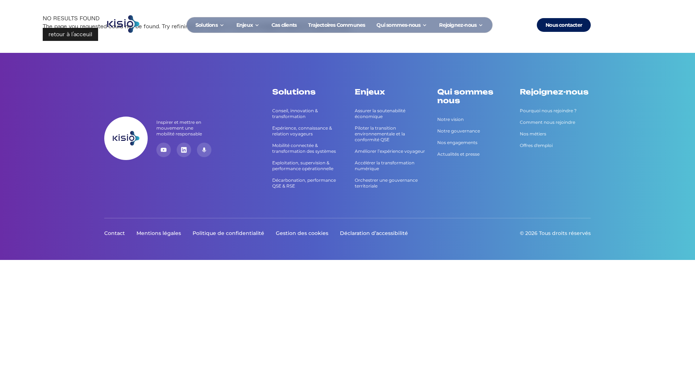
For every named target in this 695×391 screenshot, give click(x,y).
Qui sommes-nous (398, 25)
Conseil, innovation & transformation (295, 113)
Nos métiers (533, 133)
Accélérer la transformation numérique (384, 165)
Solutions (206, 25)
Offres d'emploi (536, 145)
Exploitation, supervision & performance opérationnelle (302, 165)
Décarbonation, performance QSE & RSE (304, 183)
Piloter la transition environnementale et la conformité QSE (380, 133)
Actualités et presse (458, 154)
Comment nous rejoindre (547, 122)
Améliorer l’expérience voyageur (390, 151)
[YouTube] (163, 150)
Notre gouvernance (458, 131)
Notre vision (450, 119)
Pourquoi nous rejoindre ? (548, 110)
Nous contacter (564, 25)
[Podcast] (204, 150)
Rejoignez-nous (457, 25)
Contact (114, 233)
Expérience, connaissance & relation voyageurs (302, 130)
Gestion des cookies (302, 233)
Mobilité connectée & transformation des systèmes (304, 148)
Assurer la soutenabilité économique (380, 113)
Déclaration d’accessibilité (374, 233)
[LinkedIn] (184, 150)
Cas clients (283, 25)
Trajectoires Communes (336, 25)
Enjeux (244, 25)
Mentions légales (158, 233)
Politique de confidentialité (228, 233)
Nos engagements (457, 142)
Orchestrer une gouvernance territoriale (386, 183)
